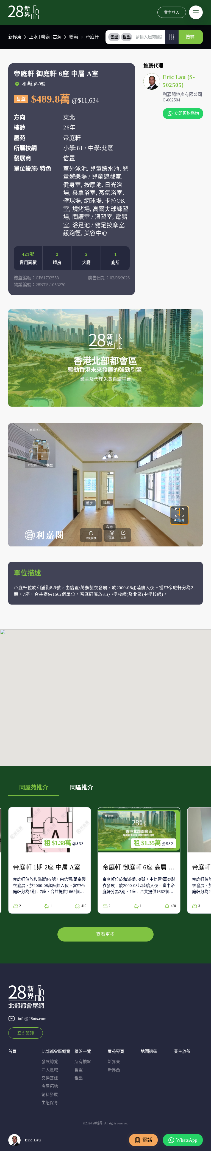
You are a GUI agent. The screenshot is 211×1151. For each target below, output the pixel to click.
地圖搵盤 (149, 1051)
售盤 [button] (114, 37)
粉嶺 (73, 37)
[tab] (114, 37)
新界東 (14, 37)
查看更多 (105, 934)
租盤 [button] (127, 37)
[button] (172, 37)
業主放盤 (182, 1051)
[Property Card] (49, 860)
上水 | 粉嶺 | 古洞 (45, 37)
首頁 (12, 1051)
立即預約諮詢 (186, 113)
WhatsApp (186, 1140)
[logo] (23, 12)
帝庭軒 (92, 37)
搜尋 (190, 37)
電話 (147, 1140)
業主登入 (171, 12)
